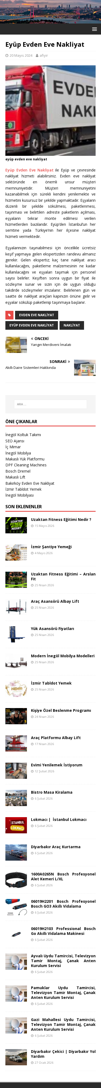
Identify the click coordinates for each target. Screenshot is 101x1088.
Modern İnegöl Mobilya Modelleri (63, 655)
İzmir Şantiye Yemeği (51, 546)
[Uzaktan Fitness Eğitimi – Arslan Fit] (16, 584)
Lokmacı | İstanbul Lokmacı (58, 819)
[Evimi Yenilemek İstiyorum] (16, 775)
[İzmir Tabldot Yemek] (16, 693)
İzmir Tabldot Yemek (23, 489)
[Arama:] (50, 404)
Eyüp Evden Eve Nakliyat (29, 170)
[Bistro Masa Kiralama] (16, 802)
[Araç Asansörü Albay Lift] (16, 611)
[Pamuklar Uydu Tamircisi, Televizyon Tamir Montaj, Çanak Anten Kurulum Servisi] (16, 998)
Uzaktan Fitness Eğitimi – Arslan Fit (63, 576)
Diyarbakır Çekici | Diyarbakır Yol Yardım (63, 1054)
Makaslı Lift (15, 477)
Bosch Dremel (17, 471)
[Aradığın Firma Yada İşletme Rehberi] (50, 20)
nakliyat (72, 325)
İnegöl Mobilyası (19, 495)
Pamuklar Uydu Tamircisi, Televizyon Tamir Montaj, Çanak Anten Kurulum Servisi (63, 992)
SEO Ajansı (14, 440)
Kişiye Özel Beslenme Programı (61, 710)
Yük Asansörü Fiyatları (52, 628)
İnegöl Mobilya (18, 453)
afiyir (44, 55)
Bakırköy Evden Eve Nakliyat (29, 483)
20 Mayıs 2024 (21, 55)
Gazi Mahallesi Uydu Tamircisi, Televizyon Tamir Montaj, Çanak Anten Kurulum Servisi (63, 1024)
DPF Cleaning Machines (26, 464)
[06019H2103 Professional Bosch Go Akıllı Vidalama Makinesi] (16, 939)
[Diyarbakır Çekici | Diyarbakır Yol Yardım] (16, 1062)
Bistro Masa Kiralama (51, 792)
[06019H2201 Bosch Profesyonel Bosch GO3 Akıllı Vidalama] (16, 911)
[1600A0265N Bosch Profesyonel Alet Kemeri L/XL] (16, 884)
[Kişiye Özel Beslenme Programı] (16, 720)
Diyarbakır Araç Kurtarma (56, 846)
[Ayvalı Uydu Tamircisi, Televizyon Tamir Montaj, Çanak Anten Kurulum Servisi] (16, 966)
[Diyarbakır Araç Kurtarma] (16, 857)
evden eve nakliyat (36, 315)
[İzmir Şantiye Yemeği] (16, 557)
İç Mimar (13, 446)
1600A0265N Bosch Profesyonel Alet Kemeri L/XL (63, 876)
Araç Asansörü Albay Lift (55, 601)
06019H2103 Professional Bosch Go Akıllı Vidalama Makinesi (63, 931)
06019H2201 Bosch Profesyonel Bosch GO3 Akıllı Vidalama (63, 904)
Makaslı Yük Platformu (24, 459)
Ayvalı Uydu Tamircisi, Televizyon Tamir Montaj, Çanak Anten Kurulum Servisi (63, 960)
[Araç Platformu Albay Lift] (16, 748)
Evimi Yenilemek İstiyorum (56, 764)
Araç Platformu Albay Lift (56, 737)
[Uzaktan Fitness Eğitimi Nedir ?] (16, 530)
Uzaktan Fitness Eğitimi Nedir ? (61, 519)
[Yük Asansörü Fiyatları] (16, 639)
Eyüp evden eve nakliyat (31, 325)
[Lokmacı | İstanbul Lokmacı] (16, 830)
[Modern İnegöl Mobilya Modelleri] (16, 666)
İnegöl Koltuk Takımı (23, 434)
